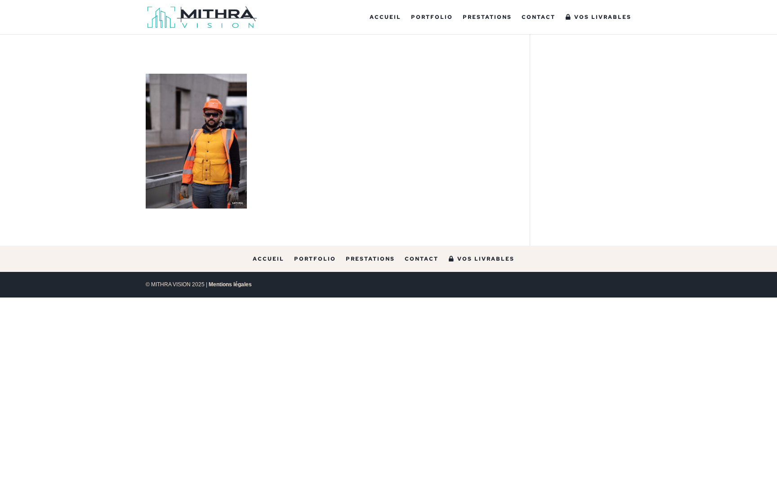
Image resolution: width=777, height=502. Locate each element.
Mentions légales (230, 284)
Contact (538, 17)
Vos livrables (601, 17)
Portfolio (432, 17)
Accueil (385, 17)
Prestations (487, 17)
